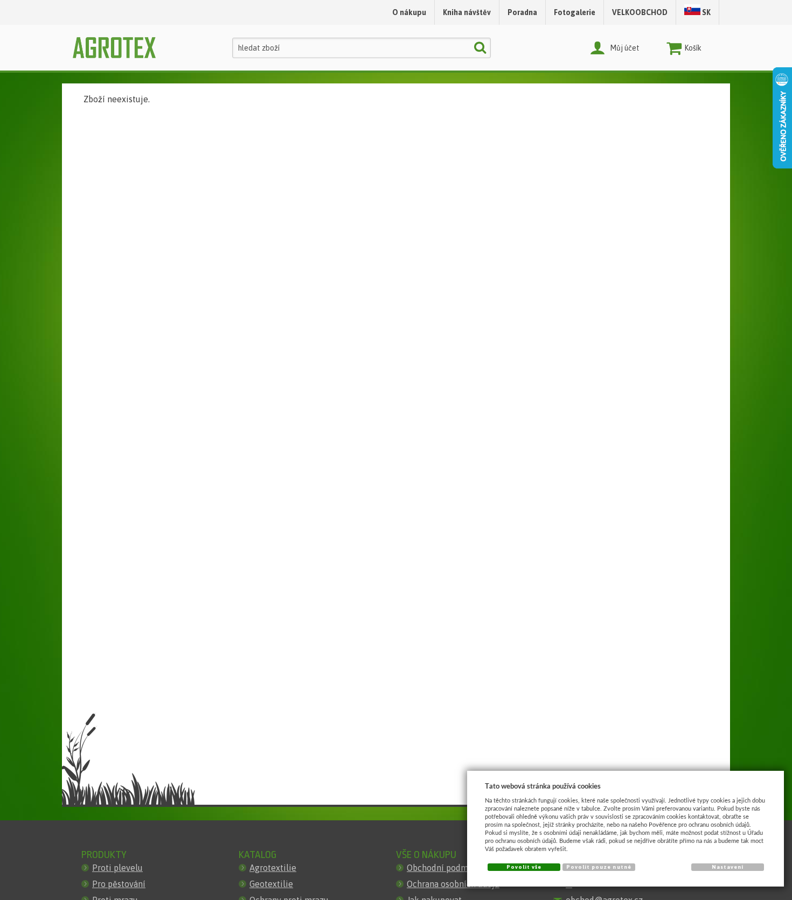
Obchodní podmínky (446, 868)
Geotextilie (271, 884)
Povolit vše (523, 867)
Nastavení (728, 867)
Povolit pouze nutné (598, 867)
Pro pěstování (118, 884)
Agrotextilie (272, 868)
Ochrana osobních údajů (453, 884)
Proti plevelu (117, 868)
